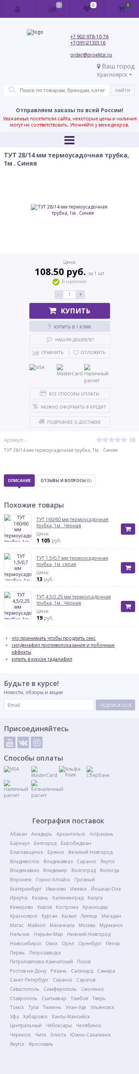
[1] (99, 440)
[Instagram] (36, 742)
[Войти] (18, 9)
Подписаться (115, 705)
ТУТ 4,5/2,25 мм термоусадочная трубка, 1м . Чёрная (73, 600)
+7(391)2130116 (87, 42)
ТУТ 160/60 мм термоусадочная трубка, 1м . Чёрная (72, 522)
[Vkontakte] (23, 742)
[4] (118, 440)
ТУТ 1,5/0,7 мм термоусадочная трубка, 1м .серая (72, 561)
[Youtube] (9, 742)
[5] (124, 440)
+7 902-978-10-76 (89, 36)
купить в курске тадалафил (42, 659)
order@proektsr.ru (91, 54)
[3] (111, 440)
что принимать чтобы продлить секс (54, 638)
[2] (105, 440)
